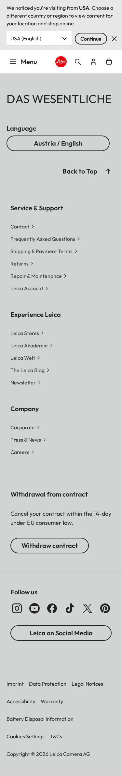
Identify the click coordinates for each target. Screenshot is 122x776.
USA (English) (25, 38)
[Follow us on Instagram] (16, 608)
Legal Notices (87, 683)
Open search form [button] (77, 61)
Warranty (52, 701)
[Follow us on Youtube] (34, 608)
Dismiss (114, 39)
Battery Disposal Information (40, 719)
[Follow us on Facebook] (52, 608)
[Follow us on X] (87, 608)
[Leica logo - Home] (60, 61)
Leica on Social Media (61, 633)
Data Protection (47, 683)
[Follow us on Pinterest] (105, 608)
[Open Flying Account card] (93, 61)
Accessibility (21, 701)
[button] (108, 171)
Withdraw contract (49, 545)
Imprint (15, 683)
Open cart (108, 61)
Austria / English (58, 143)
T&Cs (56, 736)
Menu (29, 62)
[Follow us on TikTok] (69, 608)
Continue (91, 38)
